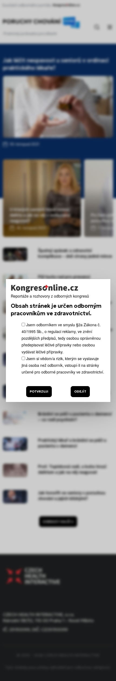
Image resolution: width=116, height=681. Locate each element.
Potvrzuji (39, 391)
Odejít (80, 391)
